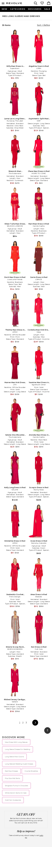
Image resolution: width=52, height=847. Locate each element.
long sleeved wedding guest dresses (19, 764)
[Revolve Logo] (14, 4)
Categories (17, 9)
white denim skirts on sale (15, 793)
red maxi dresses (11, 771)
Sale (47, 9)
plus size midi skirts (12, 778)
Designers (34, 9)
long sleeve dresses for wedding (17, 749)
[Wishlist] (42, 3)
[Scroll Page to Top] (47, 730)
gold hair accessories (13, 800)
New (4, 9)
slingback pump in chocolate (16, 786)
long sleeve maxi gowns (14, 757)
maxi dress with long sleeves (16, 742)
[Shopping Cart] (48, 3)
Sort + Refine (43, 25)
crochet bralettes (31, 771)
